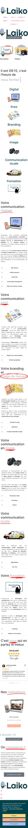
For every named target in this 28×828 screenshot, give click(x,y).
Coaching (14, 629)
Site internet (14, 268)
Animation (15, 500)
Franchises (13, 3)
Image (4, 20)
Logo (16, 59)
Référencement (14, 272)
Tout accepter (14, 824)
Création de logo (14, 422)
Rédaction (15, 427)
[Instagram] (14, 798)
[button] (1, 53)
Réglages (14, 815)
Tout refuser (14, 819)
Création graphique (14, 360)
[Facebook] (14, 795)
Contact (3, 3)
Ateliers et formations (14, 633)
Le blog (8, 3)
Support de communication (15, 355)
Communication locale (17, 20)
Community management (14, 281)
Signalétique (14, 562)
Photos (15, 505)
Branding (20, 17)
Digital (5, 17)
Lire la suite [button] (5, 678)
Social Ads (15, 277)
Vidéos (3, 59)
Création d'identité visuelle (14, 431)
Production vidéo (15, 495)
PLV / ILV (14, 567)
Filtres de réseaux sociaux (14, 286)
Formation (13, 24)
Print (12, 17)
